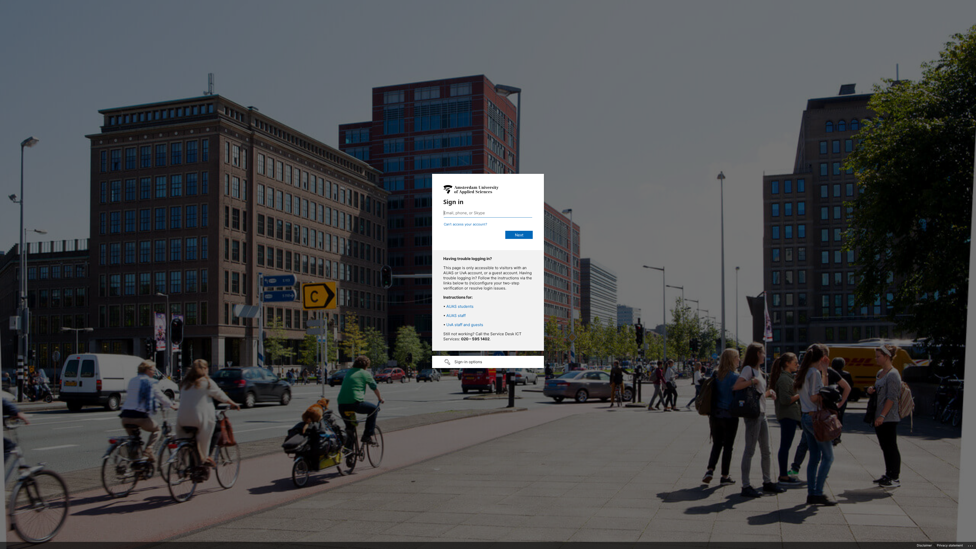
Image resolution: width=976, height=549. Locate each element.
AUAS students (460, 306)
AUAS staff (456, 315)
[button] (488, 362)
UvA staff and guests (464, 324)
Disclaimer (924, 545)
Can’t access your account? (465, 224)
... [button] (971, 544)
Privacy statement (950, 545)
